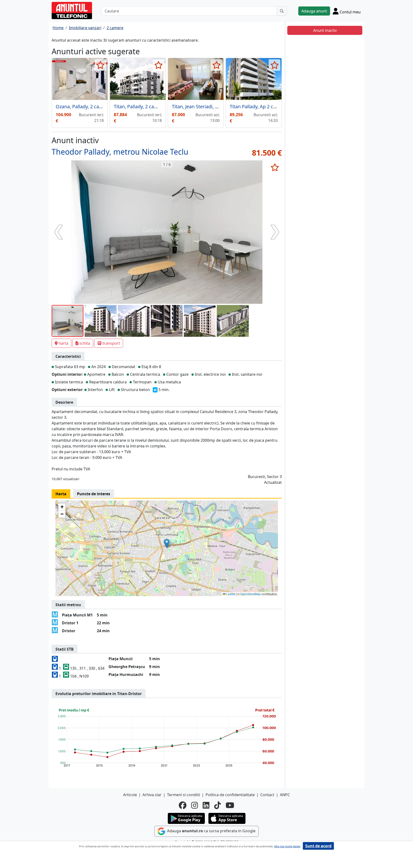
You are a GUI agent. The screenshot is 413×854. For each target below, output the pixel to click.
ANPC (285, 794)
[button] (167, 543)
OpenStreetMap (250, 594)
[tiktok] (217, 805)
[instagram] (194, 805)
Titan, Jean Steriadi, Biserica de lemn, (212, 106)
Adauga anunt (314, 11)
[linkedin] (206, 805)
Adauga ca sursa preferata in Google (210, 830)
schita (84, 343)
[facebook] (182, 805)
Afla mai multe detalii (287, 846)
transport (111, 343)
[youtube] (230, 805)
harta (63, 343)
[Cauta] (282, 11)
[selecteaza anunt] (100, 65)
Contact (267, 794)
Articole (130, 794)
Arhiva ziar (152, 794)
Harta (60, 493)
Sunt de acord (318, 846)
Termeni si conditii (183, 794)
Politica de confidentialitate (230, 794)
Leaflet (230, 594)
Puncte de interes (93, 493)
